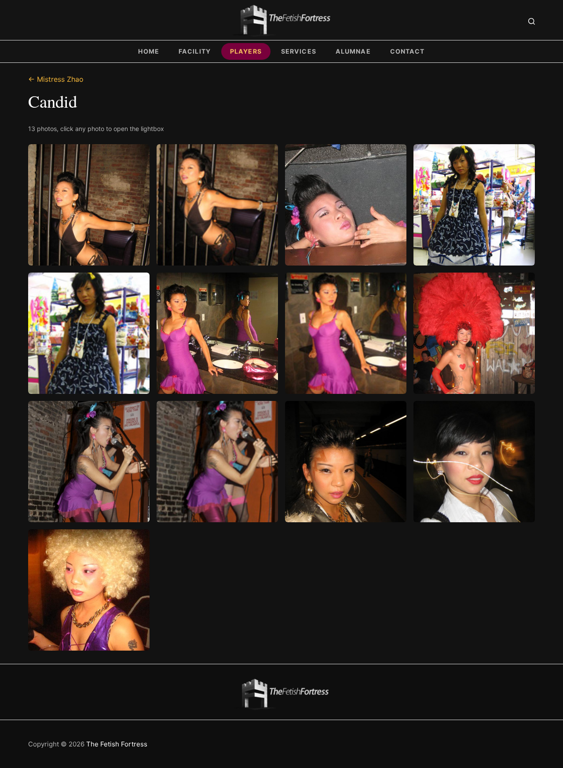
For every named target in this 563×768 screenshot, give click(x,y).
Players (246, 51)
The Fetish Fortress (116, 744)
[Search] (531, 21)
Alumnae (353, 51)
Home (148, 51)
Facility (195, 51)
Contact (407, 51)
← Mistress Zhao (56, 79)
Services (298, 51)
